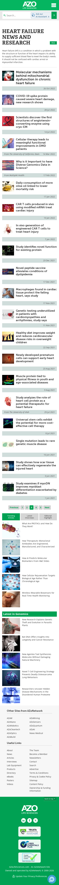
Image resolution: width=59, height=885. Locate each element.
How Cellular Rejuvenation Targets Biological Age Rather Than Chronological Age (38, 578)
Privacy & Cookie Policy (40, 776)
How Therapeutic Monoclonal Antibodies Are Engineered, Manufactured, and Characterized (38, 543)
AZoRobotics (13, 725)
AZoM (9, 718)
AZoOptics (12, 733)
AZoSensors (35, 722)
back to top (49, 798)
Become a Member (39, 754)
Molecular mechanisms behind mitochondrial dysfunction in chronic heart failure (34, 77)
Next (47, 507)
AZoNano (11, 722)
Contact (33, 761)
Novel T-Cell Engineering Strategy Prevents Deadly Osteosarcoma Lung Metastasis (38, 674)
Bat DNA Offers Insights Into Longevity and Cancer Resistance (38, 638)
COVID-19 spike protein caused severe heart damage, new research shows (35, 99)
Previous (14, 507)
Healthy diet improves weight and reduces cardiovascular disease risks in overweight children (35, 337)
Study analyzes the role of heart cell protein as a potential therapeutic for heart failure (33, 402)
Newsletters (35, 757)
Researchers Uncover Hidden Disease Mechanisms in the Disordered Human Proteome (36, 691)
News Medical (36, 733)
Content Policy (36, 784)
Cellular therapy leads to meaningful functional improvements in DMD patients (32, 144)
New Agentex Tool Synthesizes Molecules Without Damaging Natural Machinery (36, 657)
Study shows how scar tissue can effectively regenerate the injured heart (36, 465)
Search (33, 765)
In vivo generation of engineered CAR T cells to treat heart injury (33, 228)
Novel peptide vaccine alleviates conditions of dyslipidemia (31, 271)
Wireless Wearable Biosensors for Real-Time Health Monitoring (38, 594)
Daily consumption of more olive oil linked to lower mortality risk (34, 186)
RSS (53, 42)
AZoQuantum (36, 725)
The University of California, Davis (24, 154)
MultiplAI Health (16, 175)
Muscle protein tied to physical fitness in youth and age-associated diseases (35, 379)
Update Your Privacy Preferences (31, 876)
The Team (34, 750)
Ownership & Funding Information (40, 789)
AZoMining (35, 718)
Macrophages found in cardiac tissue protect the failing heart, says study (36, 292)
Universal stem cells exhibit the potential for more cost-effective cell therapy (35, 423)
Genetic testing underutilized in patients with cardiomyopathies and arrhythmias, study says (35, 315)
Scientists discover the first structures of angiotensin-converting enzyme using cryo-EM (34, 122)
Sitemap (33, 780)
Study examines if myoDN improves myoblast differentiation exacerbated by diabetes (36, 488)
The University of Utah (19, 412)
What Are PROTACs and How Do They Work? (37, 525)
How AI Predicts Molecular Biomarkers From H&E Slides (35, 559)
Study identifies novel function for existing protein (36, 248)
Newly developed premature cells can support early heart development (35, 358)
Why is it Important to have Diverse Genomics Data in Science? (34, 165)
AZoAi (32, 729)
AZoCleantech (13, 729)
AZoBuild (11, 737)
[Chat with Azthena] (52, 879)
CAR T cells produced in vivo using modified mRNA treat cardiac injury (35, 207)
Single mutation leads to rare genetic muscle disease (35, 442)
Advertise (34, 769)
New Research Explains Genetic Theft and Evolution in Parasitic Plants (37, 622)
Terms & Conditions (39, 772)
